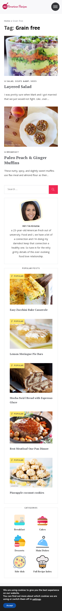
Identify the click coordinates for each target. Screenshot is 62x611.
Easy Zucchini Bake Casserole (29, 310)
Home (7, 21)
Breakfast (13, 152)
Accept (9, 605)
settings (36, 599)
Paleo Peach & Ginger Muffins (25, 160)
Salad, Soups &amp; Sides (22, 81)
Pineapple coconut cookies (27, 492)
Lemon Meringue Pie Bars (26, 354)
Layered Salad (18, 86)
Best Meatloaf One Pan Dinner (29, 448)
